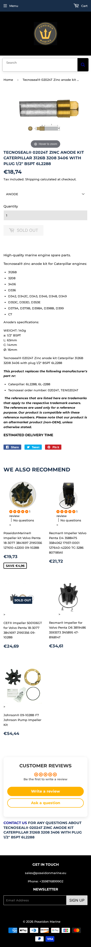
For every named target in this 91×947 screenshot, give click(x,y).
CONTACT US (15, 823)
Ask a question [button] (45, 803)
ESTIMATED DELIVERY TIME (28, 435)
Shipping (32, 179)
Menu (13, 6)
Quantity (11, 206)
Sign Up (76, 900)
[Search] (82, 64)
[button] (19, 511)
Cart (84, 6)
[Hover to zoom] (46, 121)
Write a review (45, 791)
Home (8, 80)
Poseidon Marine (47, 921)
